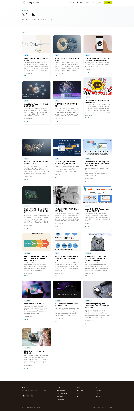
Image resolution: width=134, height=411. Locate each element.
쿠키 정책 (110, 407)
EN (99, 2)
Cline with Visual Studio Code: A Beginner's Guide (66, 305)
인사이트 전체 (80, 390)
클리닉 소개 (71, 2)
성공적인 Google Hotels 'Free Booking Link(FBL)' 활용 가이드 (65, 163)
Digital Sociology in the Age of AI (36, 304)
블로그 (78, 393)
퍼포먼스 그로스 (60, 399)
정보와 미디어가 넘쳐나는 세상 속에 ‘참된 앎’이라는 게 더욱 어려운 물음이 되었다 (36, 211)
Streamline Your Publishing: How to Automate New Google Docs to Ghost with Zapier (97, 164)
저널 (78, 396)
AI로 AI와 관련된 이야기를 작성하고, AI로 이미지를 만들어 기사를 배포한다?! (97, 59)
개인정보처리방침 (96, 407)
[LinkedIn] (23, 395)
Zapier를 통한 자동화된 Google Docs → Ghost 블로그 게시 (97, 210)
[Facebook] (27, 395)
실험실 (93, 2)
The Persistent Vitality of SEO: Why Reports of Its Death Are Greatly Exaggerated (96, 258)
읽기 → (26, 76)
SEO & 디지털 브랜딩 (62, 393)
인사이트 (87, 2)
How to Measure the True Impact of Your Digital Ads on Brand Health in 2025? (36, 258)
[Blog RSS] (31, 395)
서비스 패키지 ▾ (80, 2)
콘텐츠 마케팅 (60, 396)
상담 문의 (108, 2)
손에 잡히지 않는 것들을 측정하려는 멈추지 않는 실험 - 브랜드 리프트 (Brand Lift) (67, 258)
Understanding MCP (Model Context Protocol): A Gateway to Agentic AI (97, 306)
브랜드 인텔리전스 (61, 390)
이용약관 (104, 407)
